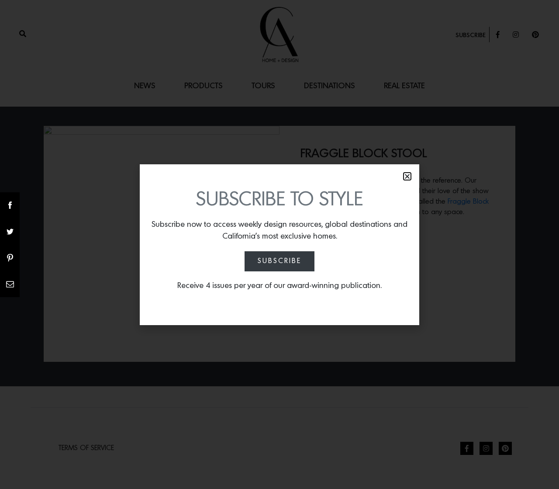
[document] (279, 244)
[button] (407, 176)
